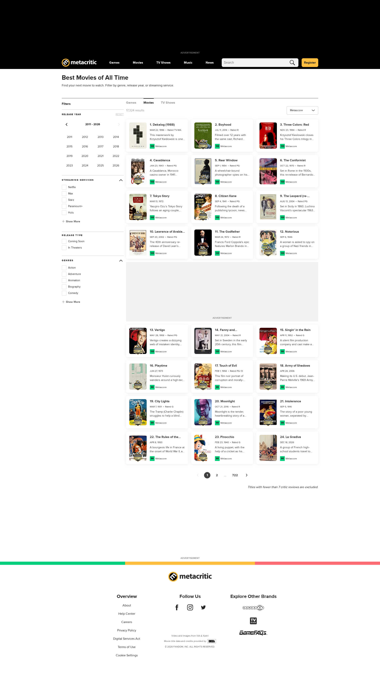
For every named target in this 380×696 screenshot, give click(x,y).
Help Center (126, 614)
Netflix (72, 187)
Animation (74, 280)
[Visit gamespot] (253, 610)
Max (70, 193)
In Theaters (75, 247)
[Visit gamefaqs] (253, 634)
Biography (74, 286)
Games (114, 63)
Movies (138, 63)
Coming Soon (76, 241)
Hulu (71, 212)
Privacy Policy (126, 630)
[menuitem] (114, 62)
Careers (126, 622)
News (210, 63)
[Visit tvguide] (253, 623)
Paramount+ (75, 206)
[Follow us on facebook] (176, 609)
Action (72, 267)
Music (188, 63)
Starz (71, 200)
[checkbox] (64, 187)
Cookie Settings (127, 655)
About (127, 605)
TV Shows (163, 63)
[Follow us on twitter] (203, 609)
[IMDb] (211, 641)
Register (310, 63)
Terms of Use (127, 647)
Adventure (74, 274)
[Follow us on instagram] (190, 609)
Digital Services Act (126, 639)
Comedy (73, 293)
